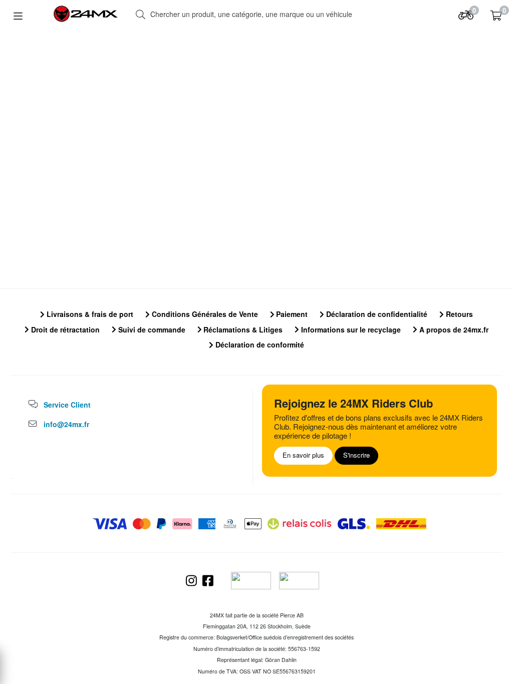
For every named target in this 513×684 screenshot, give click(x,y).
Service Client (67, 405)
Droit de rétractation (64, 329)
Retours (458, 314)
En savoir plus (303, 455)
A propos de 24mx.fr (452, 329)
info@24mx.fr (66, 424)
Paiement (291, 314)
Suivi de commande (150, 329)
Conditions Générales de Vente (204, 314)
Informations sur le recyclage (350, 329)
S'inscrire (356, 455)
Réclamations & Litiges (242, 329)
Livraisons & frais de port (89, 314)
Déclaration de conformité (258, 344)
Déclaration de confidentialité (375, 314)
